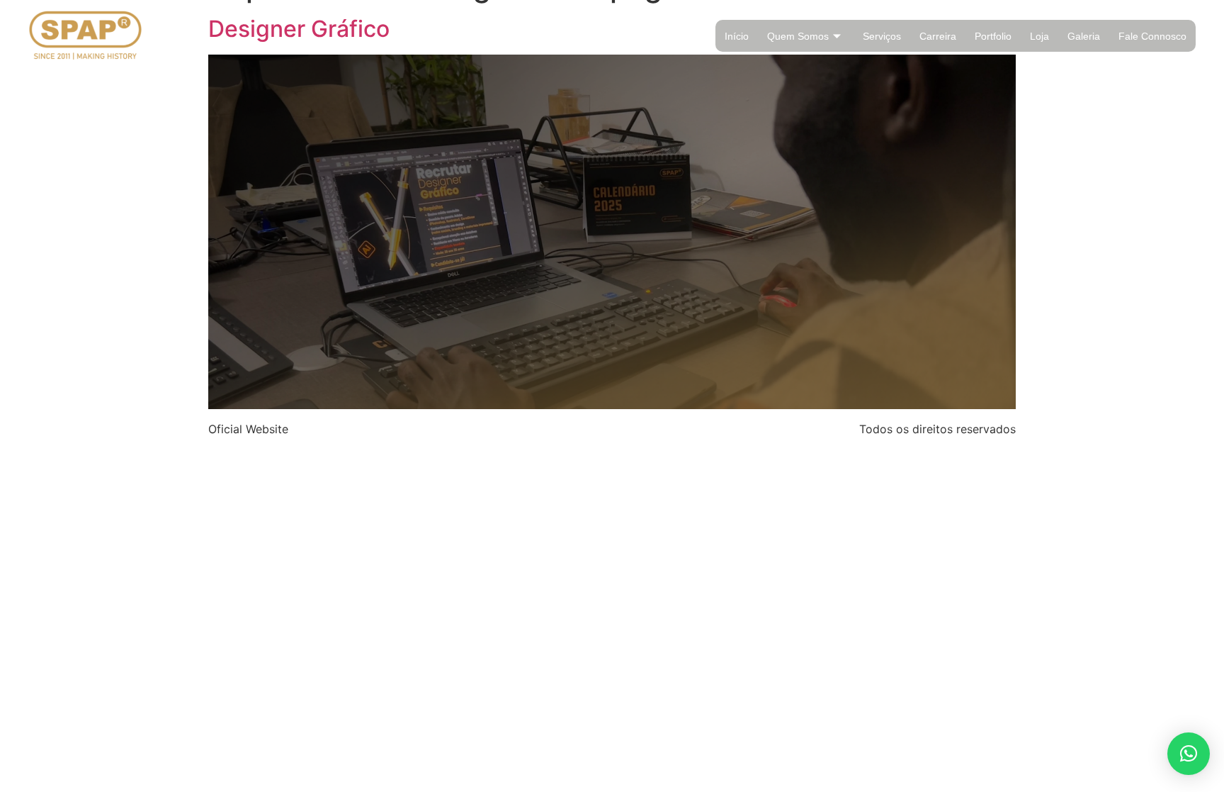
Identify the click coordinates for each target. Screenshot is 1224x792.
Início (737, 36)
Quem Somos (798, 36)
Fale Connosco (1152, 36)
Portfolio (993, 36)
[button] (1188, 753)
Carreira (937, 36)
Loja (1039, 36)
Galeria (1083, 36)
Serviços (882, 36)
